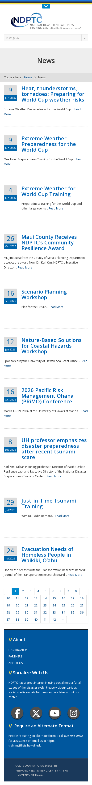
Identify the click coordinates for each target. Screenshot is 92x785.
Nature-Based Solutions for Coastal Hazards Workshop (51, 345)
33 (54, 612)
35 (72, 612)
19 (8, 605)
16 (63, 598)
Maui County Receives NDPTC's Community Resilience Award (49, 242)
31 (36, 612)
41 (45, 620)
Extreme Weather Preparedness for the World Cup (48, 144)
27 (82, 605)
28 (8, 612)
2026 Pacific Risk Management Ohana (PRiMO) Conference (47, 395)
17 (72, 598)
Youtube (55, 713)
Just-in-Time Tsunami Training (48, 503)
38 (17, 620)
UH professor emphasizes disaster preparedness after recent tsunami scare (54, 448)
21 (26, 605)
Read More (56, 208)
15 (54, 598)
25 (63, 605)
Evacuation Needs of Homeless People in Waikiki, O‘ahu (47, 554)
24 (54, 605)
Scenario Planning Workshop (44, 294)
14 (45, 598)
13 (36, 598)
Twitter (36, 713)
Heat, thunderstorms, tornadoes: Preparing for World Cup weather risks (52, 94)
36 (82, 612)
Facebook (17, 713)
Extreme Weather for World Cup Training (48, 191)
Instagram (73, 713)
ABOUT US (15, 663)
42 (54, 620)
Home (28, 77)
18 (82, 598)
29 (17, 612)
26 (72, 605)
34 (63, 612)
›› (63, 620)
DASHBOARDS (17, 650)
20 (17, 605)
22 (36, 605)
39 (26, 620)
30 (26, 612)
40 (36, 620)
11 (17, 598)
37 (8, 620)
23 (45, 605)
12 (26, 598)
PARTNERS (15, 656)
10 (8, 598)
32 (45, 612)
